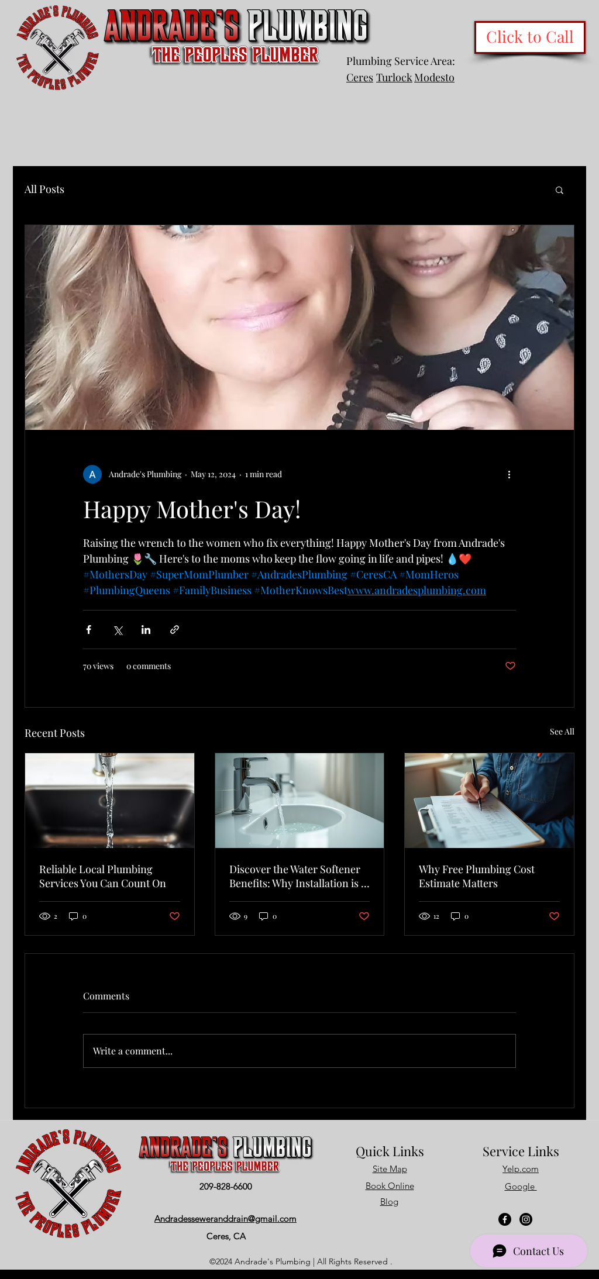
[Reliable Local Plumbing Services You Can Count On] (109, 800)
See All (562, 731)
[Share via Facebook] (88, 629)
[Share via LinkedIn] (146, 629)
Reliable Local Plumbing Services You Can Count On (102, 876)
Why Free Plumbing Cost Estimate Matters (477, 876)
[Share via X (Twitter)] (117, 629)
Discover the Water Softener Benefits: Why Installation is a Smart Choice (297, 876)
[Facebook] (504, 1219)
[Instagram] (525, 1219)
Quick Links (390, 1151)
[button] (559, 189)
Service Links (521, 1151)
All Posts (44, 189)
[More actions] (509, 474)
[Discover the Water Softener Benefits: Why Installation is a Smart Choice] (299, 800)
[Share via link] (174, 629)
